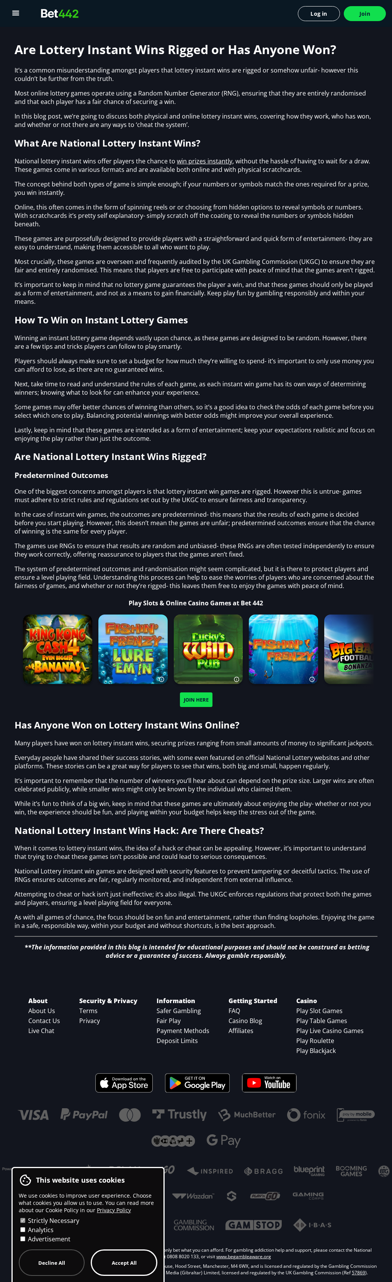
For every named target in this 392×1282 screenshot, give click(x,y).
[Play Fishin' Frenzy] (283, 649)
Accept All (124, 1262)
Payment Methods (183, 1031)
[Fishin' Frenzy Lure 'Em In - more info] (161, 678)
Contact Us (44, 1021)
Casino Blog (245, 1021)
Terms (88, 1011)
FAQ (234, 1011)
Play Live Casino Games (330, 1031)
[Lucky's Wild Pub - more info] (237, 678)
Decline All (51, 1262)
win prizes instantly (204, 161)
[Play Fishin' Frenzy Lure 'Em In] (133, 649)
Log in (318, 13)
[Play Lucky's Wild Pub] (208, 649)
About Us (41, 1011)
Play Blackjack (316, 1050)
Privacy (89, 1021)
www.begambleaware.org (243, 1256)
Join (364, 13)
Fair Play (169, 1021)
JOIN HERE (196, 699)
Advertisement (48, 1239)
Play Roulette (315, 1040)
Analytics (40, 1230)
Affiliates (241, 1031)
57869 (358, 1272)
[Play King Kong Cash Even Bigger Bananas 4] (57, 649)
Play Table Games (321, 1021)
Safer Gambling (179, 1011)
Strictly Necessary (52, 1220)
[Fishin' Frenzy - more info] (312, 678)
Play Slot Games (319, 1011)
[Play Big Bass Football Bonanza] (359, 649)
